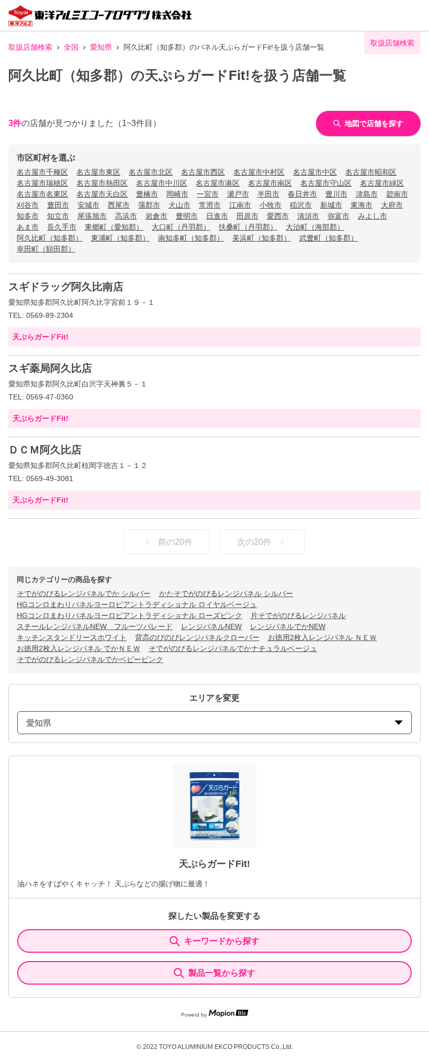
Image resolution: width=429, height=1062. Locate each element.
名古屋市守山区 (326, 183)
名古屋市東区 (98, 172)
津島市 (367, 194)
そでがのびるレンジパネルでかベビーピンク (90, 659)
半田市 (268, 194)
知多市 (28, 216)
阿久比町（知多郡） (50, 238)
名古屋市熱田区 (102, 183)
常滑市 (210, 205)
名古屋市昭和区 (371, 172)
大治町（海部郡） (315, 227)
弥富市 (338, 216)
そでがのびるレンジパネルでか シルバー (84, 593)
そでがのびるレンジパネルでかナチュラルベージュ (233, 648)
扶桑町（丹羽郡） (248, 227)
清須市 (308, 216)
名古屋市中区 (315, 172)
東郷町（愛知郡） (114, 227)
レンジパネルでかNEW (287, 626)
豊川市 (336, 194)
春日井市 (302, 194)
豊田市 (58, 205)
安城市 (88, 205)
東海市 (361, 205)
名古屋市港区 (218, 183)
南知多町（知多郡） (191, 238)
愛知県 (101, 47)
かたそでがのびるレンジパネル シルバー (226, 593)
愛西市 (278, 216)
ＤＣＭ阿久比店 (45, 449)
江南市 (240, 205)
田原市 (247, 216)
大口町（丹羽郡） (181, 227)
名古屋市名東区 (42, 194)
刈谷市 (28, 205)
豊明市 (187, 216)
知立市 (58, 216)
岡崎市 (177, 194)
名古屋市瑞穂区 (42, 183)
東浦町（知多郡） (120, 238)
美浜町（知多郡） (261, 238)
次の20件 (254, 542)
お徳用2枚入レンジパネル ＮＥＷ (322, 637)
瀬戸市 (238, 194)
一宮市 (208, 194)
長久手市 (61, 227)
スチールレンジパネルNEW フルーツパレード (95, 626)
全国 (71, 47)
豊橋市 (147, 194)
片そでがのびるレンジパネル (298, 615)
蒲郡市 (149, 205)
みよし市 (372, 216)
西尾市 (119, 205)
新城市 (331, 205)
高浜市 (126, 216)
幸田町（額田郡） (46, 249)
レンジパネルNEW (211, 626)
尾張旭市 (92, 216)
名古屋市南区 (270, 183)
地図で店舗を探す (374, 123)
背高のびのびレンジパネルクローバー (197, 637)
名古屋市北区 (151, 172)
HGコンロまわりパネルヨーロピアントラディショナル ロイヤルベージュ (137, 604)
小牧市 (270, 205)
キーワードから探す (221, 941)
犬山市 (179, 205)
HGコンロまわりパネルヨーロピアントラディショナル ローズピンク (129, 615)
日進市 (217, 216)
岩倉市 (156, 216)
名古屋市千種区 (42, 172)
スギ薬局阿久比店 (50, 368)
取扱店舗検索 (30, 47)
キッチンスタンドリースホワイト (72, 637)
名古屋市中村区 (259, 172)
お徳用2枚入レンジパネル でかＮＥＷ (78, 648)
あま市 (28, 227)
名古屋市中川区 (161, 183)
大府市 (392, 205)
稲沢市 (301, 205)
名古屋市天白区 (102, 194)
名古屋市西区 (203, 172)
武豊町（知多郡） (328, 238)
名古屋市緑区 (382, 183)
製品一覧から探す (221, 972)
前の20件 (175, 542)
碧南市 (397, 194)
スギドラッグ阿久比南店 (65, 286)
